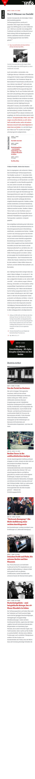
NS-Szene (3, 14)
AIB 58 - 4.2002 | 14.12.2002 (13, 10)
